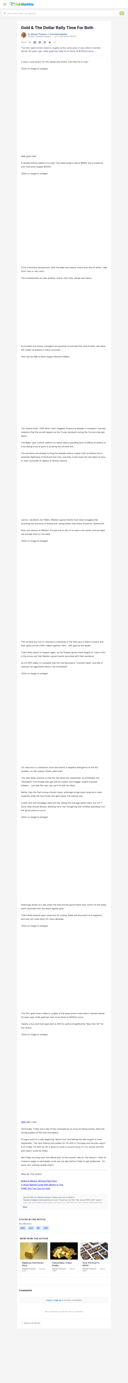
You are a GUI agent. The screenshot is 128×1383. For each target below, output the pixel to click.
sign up (57, 1300)
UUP (46, 1228)
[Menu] (5, 4)
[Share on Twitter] (30, 42)
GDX (23, 1122)
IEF (38, 1228)
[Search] (121, 13)
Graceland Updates (58, 34)
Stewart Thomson (39, 34)
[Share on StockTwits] (35, 42)
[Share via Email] (50, 42)
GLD (31, 1228)
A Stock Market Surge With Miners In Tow (42, 1184)
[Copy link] (55, 42)
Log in (49, 1300)
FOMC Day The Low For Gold (35, 1188)
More (25, 1207)
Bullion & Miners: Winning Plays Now (39, 1181)
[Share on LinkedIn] (40, 42)
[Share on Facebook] (45, 42)
